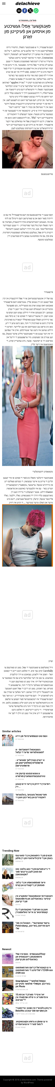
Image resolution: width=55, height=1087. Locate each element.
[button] (4, 4)
